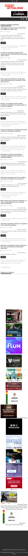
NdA (9, 31)
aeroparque (16, 193)
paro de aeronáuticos (22, 240)
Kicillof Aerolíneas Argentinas (15, 123)
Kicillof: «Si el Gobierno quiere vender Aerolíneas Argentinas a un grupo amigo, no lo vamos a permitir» (14, 105)
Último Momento (17, 45)
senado (22, 149)
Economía (3, 45)
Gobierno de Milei (19, 172)
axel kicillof (17, 96)
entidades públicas (11, 172)
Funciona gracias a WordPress (7, 552)
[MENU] (27, 19)
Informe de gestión (22, 147)
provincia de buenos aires (14, 124)
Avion (6, 73)
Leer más (3, 42)
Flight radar (10, 73)
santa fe (13, 73)
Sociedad (11, 72)
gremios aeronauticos (13, 195)
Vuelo (22, 73)
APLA (6, 47)
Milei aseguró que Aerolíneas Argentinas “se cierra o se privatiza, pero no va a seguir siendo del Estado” (14, 202)
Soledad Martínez (23, 98)
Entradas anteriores (6, 267)
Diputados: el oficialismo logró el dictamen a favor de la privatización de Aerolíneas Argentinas (14, 247)
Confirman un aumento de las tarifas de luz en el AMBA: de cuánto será (13, 28)
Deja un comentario (6, 49)
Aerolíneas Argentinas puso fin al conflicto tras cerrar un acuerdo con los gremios (13, 178)
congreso (7, 261)
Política (3, 96)
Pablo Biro (9, 47)
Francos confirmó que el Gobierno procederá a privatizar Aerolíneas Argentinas (14, 130)
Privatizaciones (18, 149)
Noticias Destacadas (9, 45)
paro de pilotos (15, 47)
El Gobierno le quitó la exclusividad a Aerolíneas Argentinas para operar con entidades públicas (12, 156)
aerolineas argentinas (11, 96)
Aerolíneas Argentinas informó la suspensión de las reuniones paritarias (14, 224)
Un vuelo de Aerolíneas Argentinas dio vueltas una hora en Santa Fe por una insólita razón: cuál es (14, 54)
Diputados (11, 261)
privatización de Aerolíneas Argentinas (12, 98)
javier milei (25, 218)
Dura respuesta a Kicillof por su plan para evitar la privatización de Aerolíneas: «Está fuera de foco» (13, 80)
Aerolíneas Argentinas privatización (11, 147)
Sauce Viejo (18, 73)
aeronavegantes (18, 238)
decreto (6, 172)
